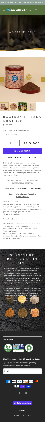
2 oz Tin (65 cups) (11, 134)
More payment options (23, 157)
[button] (4, 10)
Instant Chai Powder (32, 189)
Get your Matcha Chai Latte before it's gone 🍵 (22, 2)
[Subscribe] (40, 371)
